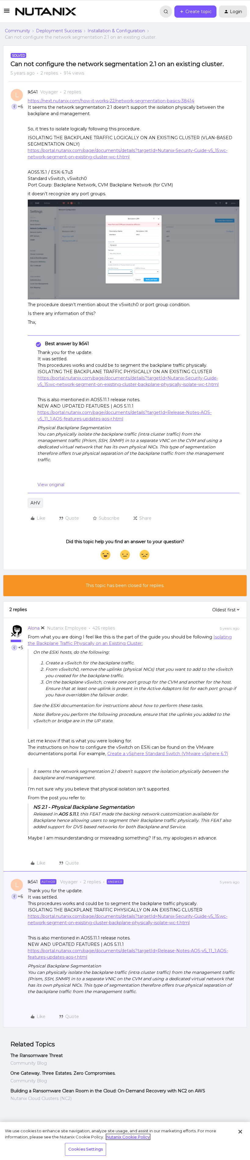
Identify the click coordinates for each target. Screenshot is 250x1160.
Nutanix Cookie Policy (128, 1136)
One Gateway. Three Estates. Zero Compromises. (63, 1073)
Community (17, 31)
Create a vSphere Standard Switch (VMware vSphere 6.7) (167, 753)
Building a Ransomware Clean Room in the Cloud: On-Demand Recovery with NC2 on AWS (107, 1091)
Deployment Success (59, 31)
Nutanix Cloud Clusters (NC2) (41, 1098)
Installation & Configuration (116, 31)
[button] (6, 13)
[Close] (240, 1131)
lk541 (33, 92)
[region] (125, 1141)
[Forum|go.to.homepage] (45, 11)
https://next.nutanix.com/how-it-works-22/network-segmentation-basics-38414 (111, 101)
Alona (34, 628)
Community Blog (28, 1063)
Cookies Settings (85, 1149)
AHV (35, 503)
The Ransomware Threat (36, 1055)
